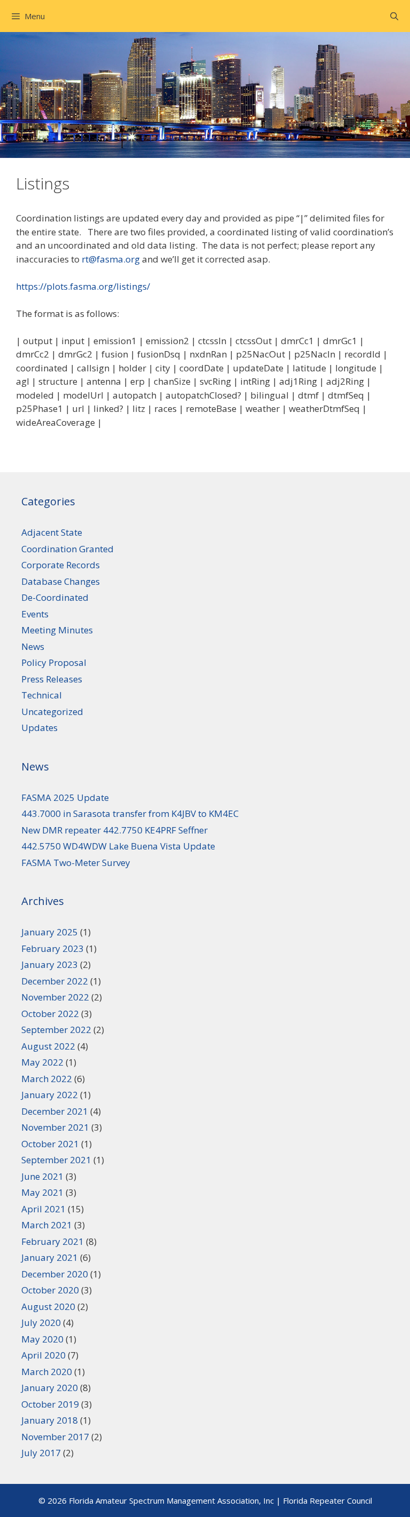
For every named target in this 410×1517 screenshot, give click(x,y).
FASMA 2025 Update (65, 797)
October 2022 (50, 1013)
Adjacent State (51, 532)
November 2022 (55, 997)
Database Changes (60, 581)
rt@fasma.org (111, 259)
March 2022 (46, 1079)
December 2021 (54, 1111)
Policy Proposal (53, 662)
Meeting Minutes (57, 630)
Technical (41, 695)
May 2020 (42, 1339)
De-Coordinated (55, 597)
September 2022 (56, 1029)
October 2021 (50, 1144)
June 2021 (42, 1176)
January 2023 (49, 964)
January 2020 (49, 1387)
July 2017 (41, 1453)
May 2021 (42, 1192)
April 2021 (43, 1209)
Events (35, 614)
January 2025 (49, 932)
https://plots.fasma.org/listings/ (83, 286)
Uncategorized (52, 711)
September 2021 (56, 1160)
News (32, 646)
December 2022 (54, 981)
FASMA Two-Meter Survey (75, 862)
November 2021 (55, 1127)
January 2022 (49, 1095)
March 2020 (46, 1371)
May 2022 (42, 1062)
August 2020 (48, 1306)
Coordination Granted (67, 549)
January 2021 (49, 1257)
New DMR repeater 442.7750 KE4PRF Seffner (114, 830)
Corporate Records (60, 565)
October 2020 (50, 1290)
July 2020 (41, 1322)
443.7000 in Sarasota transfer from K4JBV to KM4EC (130, 813)
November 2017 (55, 1437)
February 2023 (52, 948)
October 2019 (50, 1404)
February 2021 (52, 1241)
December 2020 (54, 1274)
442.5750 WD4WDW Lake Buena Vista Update (118, 846)
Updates (39, 727)
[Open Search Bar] (394, 16)
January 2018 (49, 1420)
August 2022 (48, 1046)
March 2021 (46, 1225)
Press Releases (51, 679)
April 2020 (43, 1355)
